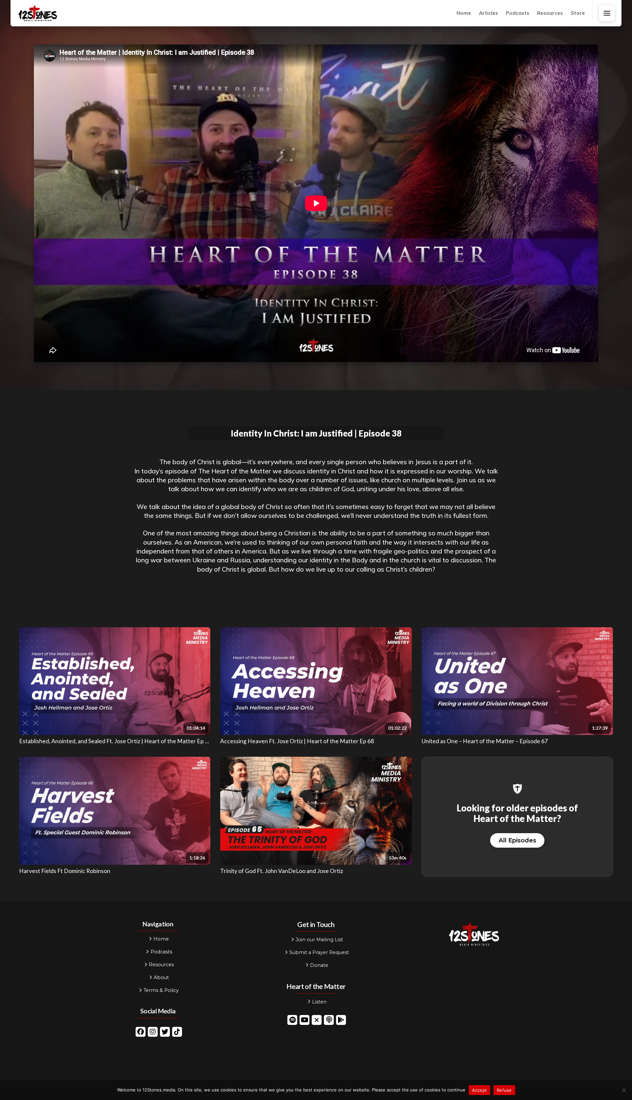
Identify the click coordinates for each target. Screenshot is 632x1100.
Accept (479, 1090)
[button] (607, 13)
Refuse (504, 1090)
